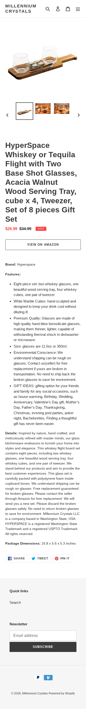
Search (15, 602)
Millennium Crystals (21, 9)
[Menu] (78, 9)
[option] (24, 111)
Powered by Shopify (62, 693)
